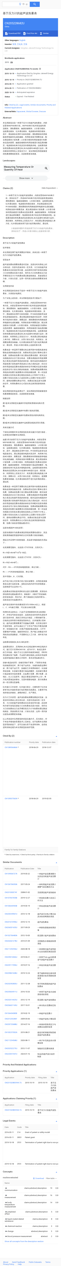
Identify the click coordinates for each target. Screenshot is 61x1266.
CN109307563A (11, 798)
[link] (11, 1189)
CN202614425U (11, 1000)
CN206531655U (11, 927)
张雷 (14, 44)
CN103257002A (11, 1032)
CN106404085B (11, 1013)
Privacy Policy (8, 1264)
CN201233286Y (11, 1019)
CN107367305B (11, 898)
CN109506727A (11, 874)
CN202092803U (11, 984)
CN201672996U (11, 922)
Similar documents (38, 105)
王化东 (20, 44)
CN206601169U (11, 1005)
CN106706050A (11, 884)
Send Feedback (18, 1262)
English (22, 40)
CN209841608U (11, 973)
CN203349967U (11, 914)
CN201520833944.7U (13, 1083)
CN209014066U (11, 957)
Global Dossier (32, 111)
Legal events (24, 105)
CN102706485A (11, 935)
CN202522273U (11, 1048)
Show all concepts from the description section (24, 1241)
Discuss (42, 111)
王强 (25, 44)
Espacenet (21, 111)
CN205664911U (11, 992)
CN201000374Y (11, 892)
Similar (46, 33)
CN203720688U (11, 1024)
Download (39, 1178)
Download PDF (14, 33)
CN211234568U (11, 1040)
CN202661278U (11, 941)
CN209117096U (11, 965)
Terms (47, 1262)
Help (20, 1264)
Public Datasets (35, 1262)
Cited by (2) (13, 105)
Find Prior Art (31, 33)
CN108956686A (11, 747)
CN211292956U (11, 949)
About (5, 1262)
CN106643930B (11, 906)
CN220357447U (11, 1054)
